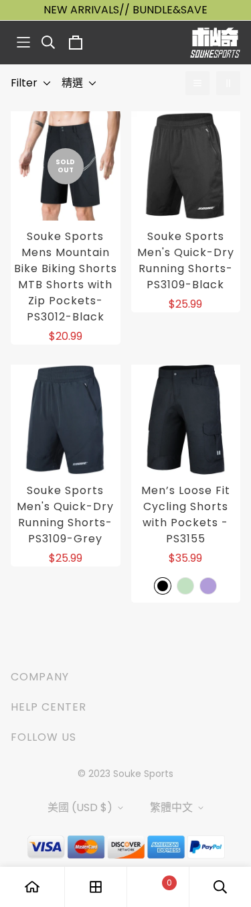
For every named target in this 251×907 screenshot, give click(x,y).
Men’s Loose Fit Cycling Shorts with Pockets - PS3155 (185, 514)
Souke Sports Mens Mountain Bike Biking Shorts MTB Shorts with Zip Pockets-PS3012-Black (65, 276)
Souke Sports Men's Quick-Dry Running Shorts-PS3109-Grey (65, 514)
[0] (158, 887)
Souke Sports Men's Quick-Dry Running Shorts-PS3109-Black (185, 260)
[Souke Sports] (215, 42)
